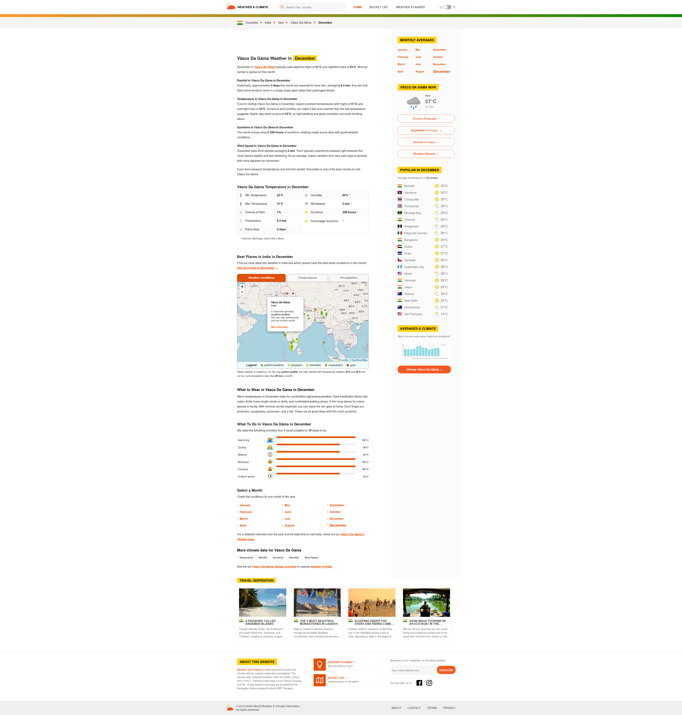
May (287, 505)
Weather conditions (261, 278)
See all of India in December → (257, 268)
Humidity (294, 557)
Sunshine (278, 557)
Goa (280, 22)
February (246, 512)
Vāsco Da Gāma (301, 22)
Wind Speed (311, 557)
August (289, 525)
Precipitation (348, 278)
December (325, 22)
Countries (251, 22)
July (287, 518)
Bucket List (379, 7)
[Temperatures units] (447, 7)
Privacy (449, 707)
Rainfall (263, 557)
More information (279, 326)
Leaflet (344, 359)
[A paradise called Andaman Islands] (262, 602)
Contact (414, 707)
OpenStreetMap (359, 359)
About (396, 707)
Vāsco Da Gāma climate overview (274, 566)
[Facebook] (419, 683)
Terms (432, 707)
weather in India (321, 566)
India (268, 22)
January (245, 505)
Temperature (246, 557)
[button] (323, 318)
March (244, 518)
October (335, 512)
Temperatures (307, 278)
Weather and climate (249, 669)
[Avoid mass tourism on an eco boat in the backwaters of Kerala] (426, 602)
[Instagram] (429, 683)
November (337, 518)
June (288, 512)
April (243, 525)
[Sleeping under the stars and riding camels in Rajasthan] (372, 602)
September (337, 505)
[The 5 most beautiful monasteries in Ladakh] (317, 602)
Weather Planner (410, 7)
